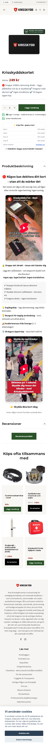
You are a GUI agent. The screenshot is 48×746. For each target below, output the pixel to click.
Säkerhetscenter (24, 702)
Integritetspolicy (24, 666)
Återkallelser (24, 694)
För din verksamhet (24, 674)
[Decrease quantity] (5, 107)
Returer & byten (24, 690)
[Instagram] (25, 639)
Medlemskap (18, 2)
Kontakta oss (40, 145)
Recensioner (11, 424)
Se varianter (35, 508)
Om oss (24, 686)
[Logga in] (36, 10)
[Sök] (40, 10)
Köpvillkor (24, 662)
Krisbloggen (24, 655)
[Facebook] (21, 639)
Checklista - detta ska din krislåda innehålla (24, 670)
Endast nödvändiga (24, 740)
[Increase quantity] (14, 107)
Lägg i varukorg (12, 509)
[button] (42, 45)
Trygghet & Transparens (24, 678)
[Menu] (4, 9)
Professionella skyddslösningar (24, 698)
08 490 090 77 (42, 2)
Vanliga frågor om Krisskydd (24, 682)
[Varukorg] (44, 10)
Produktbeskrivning (17, 166)
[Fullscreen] (24, 44)
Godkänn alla (24, 733)
